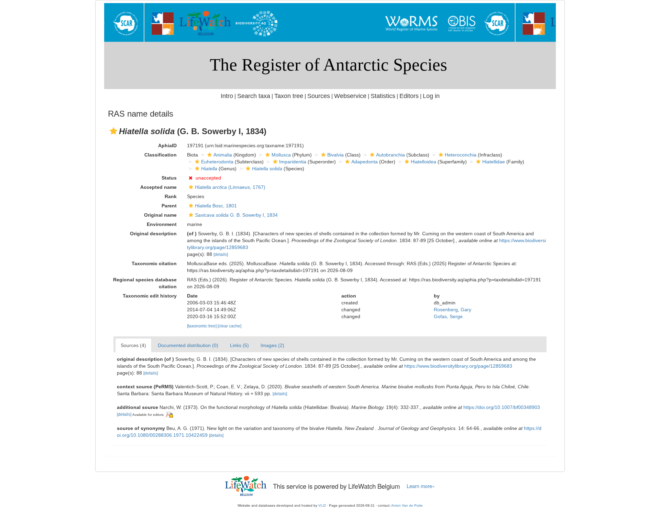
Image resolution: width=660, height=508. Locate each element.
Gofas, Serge (448, 316)
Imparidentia (292, 161)
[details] (220, 254)
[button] (113, 131)
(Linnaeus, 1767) (230, 187)
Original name (160, 215)
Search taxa (253, 96)
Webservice (350, 96)
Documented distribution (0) (188, 345)
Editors (409, 96)
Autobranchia (390, 155)
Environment (162, 224)
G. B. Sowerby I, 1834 (236, 215)
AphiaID (167, 145)
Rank (171, 196)
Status (169, 178)
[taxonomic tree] (202, 326)
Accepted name (158, 187)
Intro (227, 96)
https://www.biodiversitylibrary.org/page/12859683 (458, 366)
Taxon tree (288, 96)
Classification (160, 155)
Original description (153, 233)
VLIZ (322, 505)
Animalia (222, 155)
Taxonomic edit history (150, 296)
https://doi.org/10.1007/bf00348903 (501, 407)
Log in (431, 96)
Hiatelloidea (423, 161)
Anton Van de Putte (407, 505)
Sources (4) (133, 345)
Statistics (383, 96)
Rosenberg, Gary (452, 309)
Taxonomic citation (154, 263)
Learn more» (421, 486)
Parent (169, 205)
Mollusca (281, 155)
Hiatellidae (493, 161)
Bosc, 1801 (216, 205)
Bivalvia (335, 155)
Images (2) (272, 345)
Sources (318, 96)
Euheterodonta (217, 161)
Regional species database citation (145, 283)
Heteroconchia (460, 155)
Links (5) (239, 345)
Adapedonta (364, 161)
